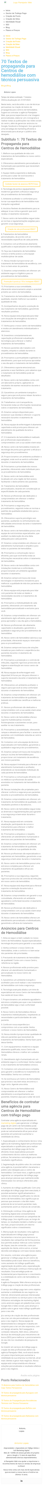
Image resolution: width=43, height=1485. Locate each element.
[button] (21, 33)
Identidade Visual (13, 22)
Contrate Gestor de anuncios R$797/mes (21, 184)
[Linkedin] (22, 1481)
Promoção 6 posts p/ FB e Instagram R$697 (21, 281)
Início (8, 10)
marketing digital (8, 1123)
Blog (8, 27)
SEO (7, 25)
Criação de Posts (13, 16)
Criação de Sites (13, 19)
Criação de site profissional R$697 (21, 229)
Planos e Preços (13, 30)
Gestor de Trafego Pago (16, 13)
